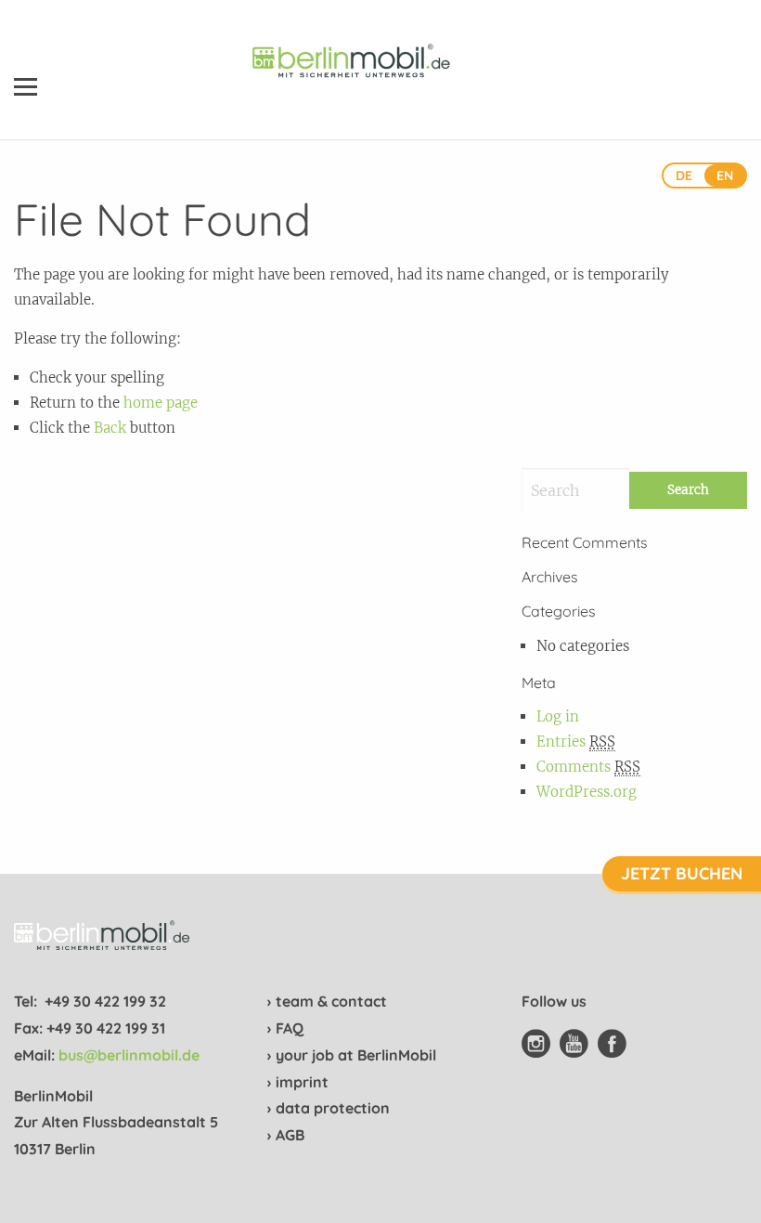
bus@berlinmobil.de (129, 1055)
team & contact (331, 1001)
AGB (290, 1134)
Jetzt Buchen (681, 873)
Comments (588, 766)
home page (160, 402)
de (684, 175)
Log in (557, 716)
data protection (333, 1108)
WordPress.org (586, 791)
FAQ (289, 1028)
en (724, 175)
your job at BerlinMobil (356, 1055)
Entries (575, 741)
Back (110, 427)
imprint (302, 1082)
